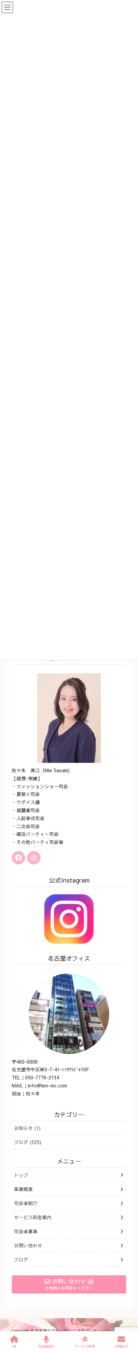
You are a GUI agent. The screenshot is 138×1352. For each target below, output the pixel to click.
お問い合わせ (28, 1245)
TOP (14, 1346)
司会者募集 (26, 1231)
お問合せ (121, 1346)
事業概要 (23, 1189)
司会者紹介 (26, 1203)
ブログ (21, 1259)
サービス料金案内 (33, 1217)
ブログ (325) (27, 1142)
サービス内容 (85, 1346)
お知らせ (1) (27, 1128)
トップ (21, 1175)
